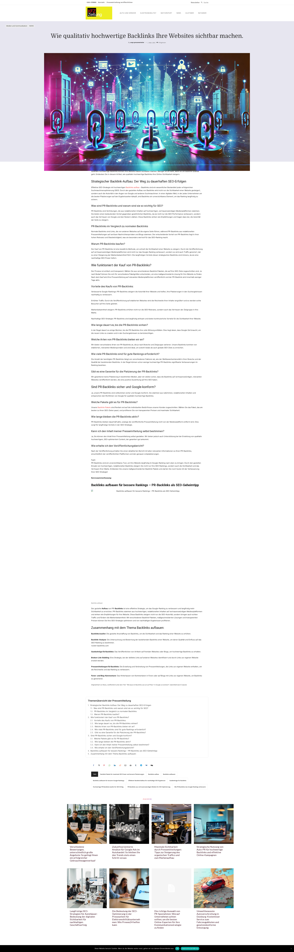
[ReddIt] (120, 765)
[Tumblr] (135, 765)
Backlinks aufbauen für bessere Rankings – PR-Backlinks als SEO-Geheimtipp (123, 751)
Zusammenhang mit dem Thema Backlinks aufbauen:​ (113, 754)
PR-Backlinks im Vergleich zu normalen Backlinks (115, 711)
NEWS (31, 26)
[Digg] (151, 765)
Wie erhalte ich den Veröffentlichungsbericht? (114, 748)
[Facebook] (93, 765)
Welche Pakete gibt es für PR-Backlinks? (111, 738)
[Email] (125, 765)
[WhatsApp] (109, 765)
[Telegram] (141, 765)
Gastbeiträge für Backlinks (178, 780)
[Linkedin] (114, 765)
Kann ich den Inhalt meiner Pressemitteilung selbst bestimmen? (122, 745)
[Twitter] (98, 765)
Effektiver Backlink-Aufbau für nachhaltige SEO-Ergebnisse (146, 780)
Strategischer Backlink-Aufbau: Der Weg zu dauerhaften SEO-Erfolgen (120, 705)
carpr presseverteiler (137, 42)
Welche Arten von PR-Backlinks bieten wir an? (115, 726)
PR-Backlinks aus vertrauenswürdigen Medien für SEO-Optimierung (149, 787)
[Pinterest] (104, 765)
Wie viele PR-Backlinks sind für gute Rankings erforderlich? (120, 729)
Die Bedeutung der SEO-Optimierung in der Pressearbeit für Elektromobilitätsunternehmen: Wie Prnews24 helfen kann (126, 918)
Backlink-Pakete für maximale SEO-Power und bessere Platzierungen (122, 774)
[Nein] (291, 948)
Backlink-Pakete (104, 407)
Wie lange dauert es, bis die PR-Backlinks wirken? (116, 723)
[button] (204, 2)
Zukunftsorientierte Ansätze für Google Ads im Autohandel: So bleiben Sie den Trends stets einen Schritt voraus (126, 852)
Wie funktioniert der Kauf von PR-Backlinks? (110, 717)
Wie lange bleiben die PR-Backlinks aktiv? (113, 742)
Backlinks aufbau (132, 187)
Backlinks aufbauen (169, 774)
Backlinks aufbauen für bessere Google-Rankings (108, 780)
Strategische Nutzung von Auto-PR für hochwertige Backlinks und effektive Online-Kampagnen (210, 850)
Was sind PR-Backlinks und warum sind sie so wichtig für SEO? (121, 708)
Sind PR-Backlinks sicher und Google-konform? (111, 735)
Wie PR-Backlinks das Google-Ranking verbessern (190, 787)
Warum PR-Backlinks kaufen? (106, 714)
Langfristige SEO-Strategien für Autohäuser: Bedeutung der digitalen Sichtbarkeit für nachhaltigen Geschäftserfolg (83, 918)
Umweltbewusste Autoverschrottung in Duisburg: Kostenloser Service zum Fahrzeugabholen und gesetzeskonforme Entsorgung (208, 919)
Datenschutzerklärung (190, 948)
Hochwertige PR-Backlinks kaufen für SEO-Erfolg (108, 787)
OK (177, 948)
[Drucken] (130, 765)
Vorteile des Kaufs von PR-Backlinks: (110, 720)
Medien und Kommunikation (16, 26)
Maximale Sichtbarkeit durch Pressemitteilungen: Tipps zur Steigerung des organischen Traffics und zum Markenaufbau (168, 852)
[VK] (146, 765)
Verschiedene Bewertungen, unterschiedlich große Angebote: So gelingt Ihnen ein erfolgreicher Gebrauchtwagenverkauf (84, 853)
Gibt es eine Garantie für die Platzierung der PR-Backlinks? (120, 732)
